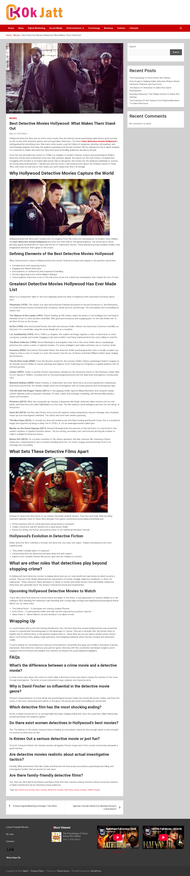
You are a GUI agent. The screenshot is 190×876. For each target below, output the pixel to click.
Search (132, 46)
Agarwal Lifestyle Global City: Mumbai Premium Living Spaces (94, 807)
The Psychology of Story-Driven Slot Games (149, 78)
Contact (10, 841)
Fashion (121, 28)
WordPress (96, 871)
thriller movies (93, 790)
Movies (13, 118)
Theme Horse (62, 871)
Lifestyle (133, 28)
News (21, 28)
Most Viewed (62, 827)
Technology (94, 28)
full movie (68, 790)
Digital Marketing (36, 28)
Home (11, 28)
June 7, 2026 (68, 839)
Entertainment (74, 28)
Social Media (55, 28)
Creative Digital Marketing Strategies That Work (35, 806)
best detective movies (25, 790)
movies (83, 790)
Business (108, 28)
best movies (41, 790)
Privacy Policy (37, 871)
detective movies (55, 790)
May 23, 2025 (15, 134)
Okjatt (25, 134)
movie (76, 790)
